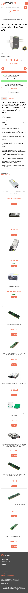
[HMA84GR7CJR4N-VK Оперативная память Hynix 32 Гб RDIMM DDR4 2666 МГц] (14, 466)
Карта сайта (3, 573)
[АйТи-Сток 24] (8, 3)
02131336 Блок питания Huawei (14, 254)
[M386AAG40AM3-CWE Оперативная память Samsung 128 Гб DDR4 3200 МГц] (14, 314)
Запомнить (12, 53)
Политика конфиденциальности (7, 575)
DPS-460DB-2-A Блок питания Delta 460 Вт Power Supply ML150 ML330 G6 (14, 285)
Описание (4, 98)
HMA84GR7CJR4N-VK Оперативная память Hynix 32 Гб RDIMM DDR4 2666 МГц (14, 475)
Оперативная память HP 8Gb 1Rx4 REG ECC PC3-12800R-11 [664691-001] (14, 505)
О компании (4, 559)
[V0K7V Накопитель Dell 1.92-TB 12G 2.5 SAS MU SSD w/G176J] (14, 375)
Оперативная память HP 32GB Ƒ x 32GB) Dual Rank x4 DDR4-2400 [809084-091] (14, 354)
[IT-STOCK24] (6, 556)
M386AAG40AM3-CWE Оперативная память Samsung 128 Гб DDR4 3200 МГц (14, 323)
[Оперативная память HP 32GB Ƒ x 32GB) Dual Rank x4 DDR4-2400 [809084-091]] (14, 345)
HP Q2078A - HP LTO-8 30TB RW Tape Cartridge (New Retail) (14, 414)
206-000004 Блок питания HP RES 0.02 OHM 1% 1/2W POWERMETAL (14, 192)
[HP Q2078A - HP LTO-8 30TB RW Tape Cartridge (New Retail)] (14, 405)
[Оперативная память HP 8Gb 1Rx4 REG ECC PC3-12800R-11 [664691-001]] (14, 496)
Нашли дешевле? (14, 63)
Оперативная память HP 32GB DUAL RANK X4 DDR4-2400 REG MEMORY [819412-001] (14, 535)
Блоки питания (20, 159)
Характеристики (11, 98)
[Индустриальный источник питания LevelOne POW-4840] (14, 42)
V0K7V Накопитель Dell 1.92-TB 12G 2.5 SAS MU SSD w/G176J (14, 384)
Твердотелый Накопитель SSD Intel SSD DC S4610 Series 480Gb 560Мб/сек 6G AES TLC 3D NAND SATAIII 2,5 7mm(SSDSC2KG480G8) (14, 445)
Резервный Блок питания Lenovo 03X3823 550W (14, 223)
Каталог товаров (5, 561)
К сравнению (5, 53)
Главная (2, 18)
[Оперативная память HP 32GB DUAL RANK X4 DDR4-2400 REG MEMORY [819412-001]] (14, 526)
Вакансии (3, 564)
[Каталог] (26, 4)
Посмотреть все (6, 174)
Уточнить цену (14, 88)
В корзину (15, 71)
